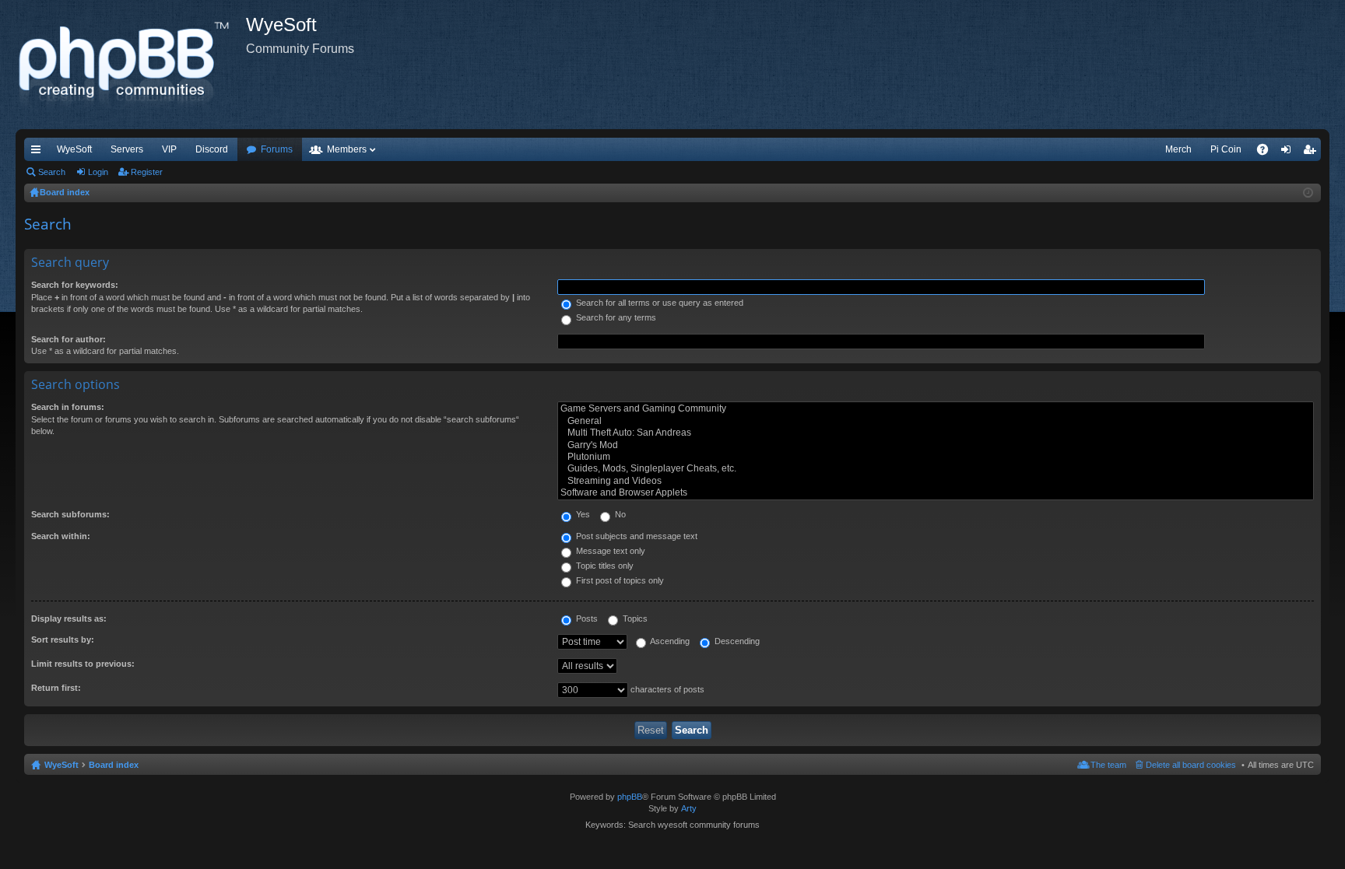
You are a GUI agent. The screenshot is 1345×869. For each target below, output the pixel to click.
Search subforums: (70, 514)
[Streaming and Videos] (935, 481)
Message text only (609, 550)
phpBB (629, 796)
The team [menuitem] (1108, 764)
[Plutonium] (935, 457)
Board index (114, 764)
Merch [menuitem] (1178, 149)
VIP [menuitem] (169, 149)
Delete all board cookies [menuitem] (1191, 764)
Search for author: (68, 339)
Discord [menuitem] (211, 149)
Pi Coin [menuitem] (1225, 149)
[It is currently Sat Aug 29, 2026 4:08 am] (1308, 193)
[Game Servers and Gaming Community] (935, 409)
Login (98, 172)
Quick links (38, 152)
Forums (277, 149)
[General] (935, 421)
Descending (736, 641)
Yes (582, 514)
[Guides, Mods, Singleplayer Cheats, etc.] (935, 469)
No (619, 514)
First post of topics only (619, 580)
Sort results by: (62, 639)
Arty (689, 808)
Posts (586, 618)
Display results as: (69, 618)
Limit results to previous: (83, 663)
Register (147, 172)
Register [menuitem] (1312, 152)
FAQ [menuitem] (1267, 152)
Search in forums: (67, 407)
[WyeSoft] (131, 64)
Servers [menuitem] (127, 149)
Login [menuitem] (1289, 152)
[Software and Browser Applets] (935, 493)
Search (51, 172)
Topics (634, 618)
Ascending (669, 641)
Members (347, 149)
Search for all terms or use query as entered (658, 302)
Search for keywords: (74, 284)
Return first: (56, 687)
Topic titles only (604, 565)
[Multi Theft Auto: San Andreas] (935, 433)
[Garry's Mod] (935, 445)
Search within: (60, 536)
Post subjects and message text (635, 536)
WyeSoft (74, 149)
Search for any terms (615, 317)
